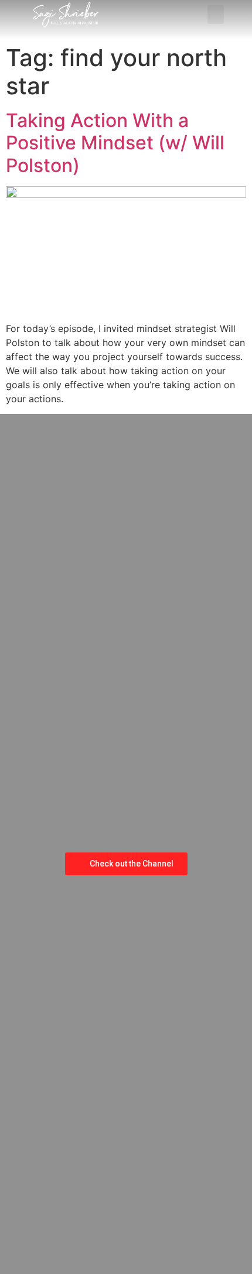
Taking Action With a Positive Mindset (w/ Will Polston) (115, 143)
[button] (215, 14)
